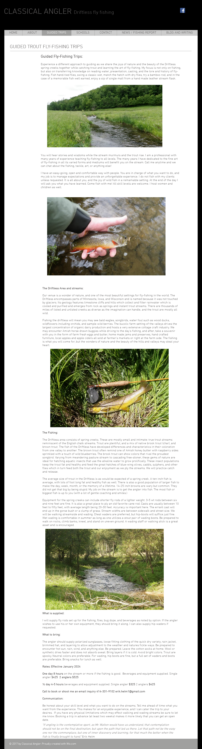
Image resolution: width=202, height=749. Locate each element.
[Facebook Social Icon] (182, 10)
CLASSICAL (23, 12)
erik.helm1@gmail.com (130, 691)
